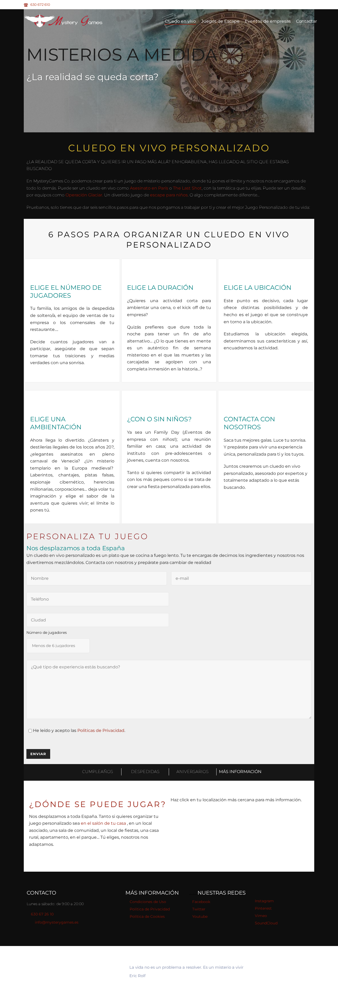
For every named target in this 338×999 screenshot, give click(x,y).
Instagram (264, 901)
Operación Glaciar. (84, 194)
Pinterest (263, 908)
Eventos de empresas (268, 21)
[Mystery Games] (71, 972)
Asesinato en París (149, 188)
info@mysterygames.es (56, 922)
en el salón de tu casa (104, 823)
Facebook (201, 901)
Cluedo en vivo (180, 21)
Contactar (306, 21)
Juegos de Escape (220, 21)
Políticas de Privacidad (100, 730)
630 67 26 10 (42, 914)
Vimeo (261, 915)
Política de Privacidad (150, 909)
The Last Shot (187, 188)
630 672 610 (40, 4)
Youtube (200, 916)
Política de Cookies (147, 916)
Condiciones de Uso (148, 901)
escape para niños (169, 194)
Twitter (198, 909)
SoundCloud (266, 923)
